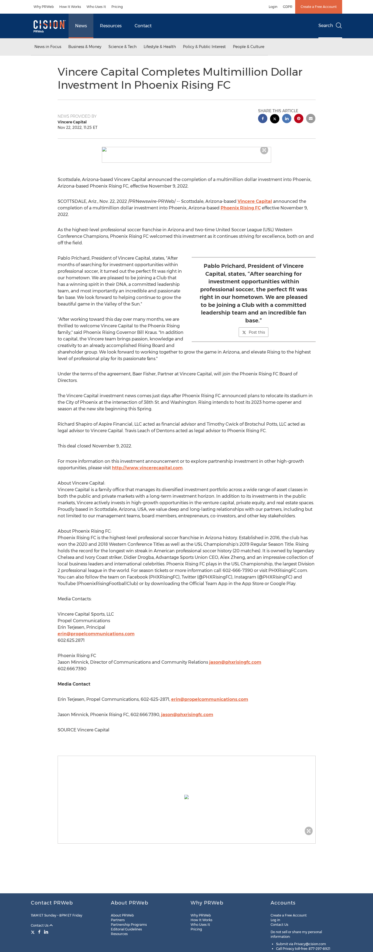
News (81, 25)
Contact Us (40, 925)
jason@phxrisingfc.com (235, 662)
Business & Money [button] (84, 46)
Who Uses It (96, 7)
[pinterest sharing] (298, 119)
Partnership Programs (129, 925)
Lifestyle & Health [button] (160, 46)
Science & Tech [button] (122, 46)
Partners (118, 920)
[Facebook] (39, 932)
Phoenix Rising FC (241, 207)
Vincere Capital (255, 201)
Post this (257, 332)
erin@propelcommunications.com (96, 633)
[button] (186, 149)
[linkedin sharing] (286, 119)
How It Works (70, 7)
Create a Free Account (319, 7)
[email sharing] (310, 119)
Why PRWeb (44, 7)
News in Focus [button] (47, 46)
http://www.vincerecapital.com (147, 467)
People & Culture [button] (248, 46)
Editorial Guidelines (126, 929)
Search (325, 25)
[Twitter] (33, 932)
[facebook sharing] (262, 119)
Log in (275, 920)
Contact (143, 25)
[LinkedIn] (46, 932)
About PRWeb (122, 915)
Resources (111, 25)
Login (273, 7)
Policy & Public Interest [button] (204, 46)
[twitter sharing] (274, 119)
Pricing (117, 7)
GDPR (287, 7)
